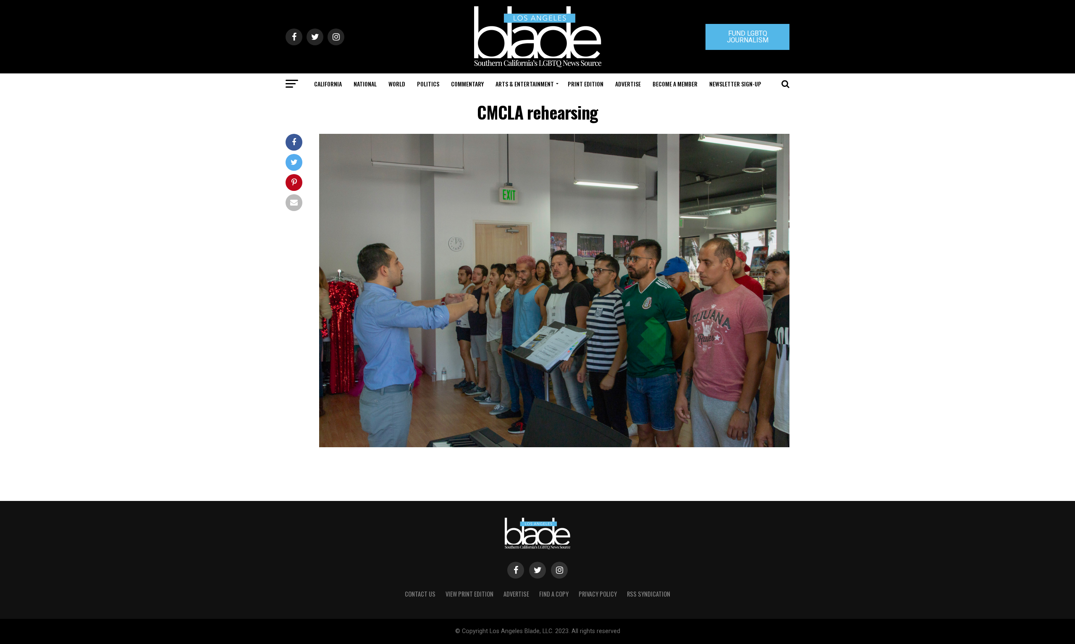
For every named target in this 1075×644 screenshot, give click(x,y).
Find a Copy (554, 593)
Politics (428, 83)
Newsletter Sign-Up (735, 83)
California (328, 83)
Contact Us (420, 593)
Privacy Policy (598, 593)
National (365, 83)
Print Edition (585, 83)
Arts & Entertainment (525, 83)
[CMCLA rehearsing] (554, 445)
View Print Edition (469, 593)
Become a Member (675, 83)
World (396, 83)
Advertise (628, 83)
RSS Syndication (648, 593)
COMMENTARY (467, 83)
